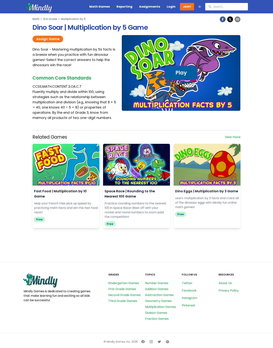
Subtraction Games (159, 295)
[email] (237, 19)
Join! (187, 6)
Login (171, 6)
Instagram (189, 298)
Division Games (156, 313)
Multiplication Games (160, 307)
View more (232, 137)
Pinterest (188, 305)
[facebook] (223, 19)
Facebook (189, 290)
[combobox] (226, 6)
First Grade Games (122, 289)
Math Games (99, 6)
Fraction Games (157, 319)
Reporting (124, 6)
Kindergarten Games (123, 283)
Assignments (149, 6)
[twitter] (230, 19)
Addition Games (156, 289)
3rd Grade (50, 19)
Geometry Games (158, 301)
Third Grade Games (122, 301)
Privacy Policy (229, 290)
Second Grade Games (124, 295)
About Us (225, 283)
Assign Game (47, 39)
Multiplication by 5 (73, 19)
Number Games (156, 283)
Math (35, 19)
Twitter (187, 283)
